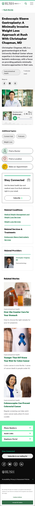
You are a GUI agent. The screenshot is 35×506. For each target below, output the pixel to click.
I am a (16, 3)
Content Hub (8, 136)
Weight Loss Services (12, 222)
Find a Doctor (14, 151)
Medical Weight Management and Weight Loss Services (16, 215)
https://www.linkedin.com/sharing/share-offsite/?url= (9, 83)
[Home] (8, 472)
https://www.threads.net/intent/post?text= (15, 83)
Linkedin (21, 464)
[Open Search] (25, 3)
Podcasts (21, 136)
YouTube (10, 464)
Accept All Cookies (17, 502)
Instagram (16, 464)
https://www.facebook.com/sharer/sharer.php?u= (4, 83)
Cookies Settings (17, 497)
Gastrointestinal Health (9, 72)
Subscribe (16, 198)
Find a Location (15, 159)
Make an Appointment (18, 166)
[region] (17, 495)
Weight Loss (8, 142)
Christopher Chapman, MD (23, 259)
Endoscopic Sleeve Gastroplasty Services (16, 238)
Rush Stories (8, 10)
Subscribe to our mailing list (17, 456)
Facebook (4, 464)
